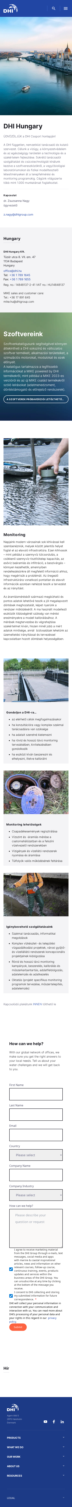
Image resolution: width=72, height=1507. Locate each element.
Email (12, 1126)
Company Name (19, 1166)
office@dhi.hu (12, 271)
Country (14, 1146)
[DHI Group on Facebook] (54, 1421)
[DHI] (14, 1407)
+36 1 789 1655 (20, 279)
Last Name (16, 1105)
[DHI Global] (10, 8)
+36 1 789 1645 (19, 275)
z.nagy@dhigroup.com (18, 214)
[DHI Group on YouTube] (45, 1421)
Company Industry (21, 1186)
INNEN (37, 1004)
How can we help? (21, 1206)
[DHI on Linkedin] (62, 1421)
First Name (16, 1085)
